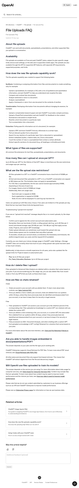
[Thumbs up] (8, 449)
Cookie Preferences (51, 482)
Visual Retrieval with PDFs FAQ (26, 352)
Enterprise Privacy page (24, 390)
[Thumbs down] (13, 449)
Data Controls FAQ (24, 290)
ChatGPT (19, 25)
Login (75, 5)
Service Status (38, 482)
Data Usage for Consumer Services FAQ (36, 372)
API (31, 482)
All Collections (10, 25)
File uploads (27, 25)
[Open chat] (74, 483)
